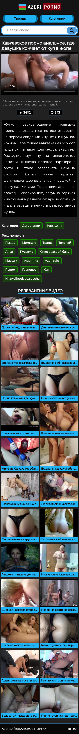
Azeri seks (52, 260)
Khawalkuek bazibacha (22, 278)
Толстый (65, 242)
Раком (10, 269)
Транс (47, 242)
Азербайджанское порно (24, 729)
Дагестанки (31, 225)
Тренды (20, 18)
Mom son (29, 242)
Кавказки (54, 225)
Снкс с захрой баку (54, 251)
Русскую (26, 251)
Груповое (29, 269)
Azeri (43, 7)
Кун (46, 269)
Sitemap (72, 728)
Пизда (10, 242)
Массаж (11, 260)
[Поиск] (72, 30)
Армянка (31, 260)
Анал (9, 251)
